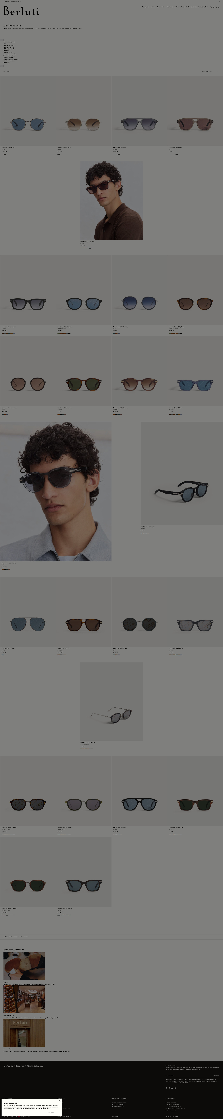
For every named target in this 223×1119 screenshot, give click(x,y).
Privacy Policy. (46, 1108)
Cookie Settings (50, 1112)
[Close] (59, 1101)
